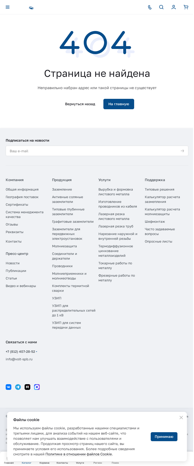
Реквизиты (14, 232)
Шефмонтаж (155, 221)
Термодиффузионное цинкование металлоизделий (115, 250)
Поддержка (155, 180)
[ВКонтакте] (8, 387)
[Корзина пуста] (186, 7)
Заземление (62, 189)
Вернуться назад (80, 104)
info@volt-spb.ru (19, 359)
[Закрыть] (181, 417)
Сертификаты (17, 204)
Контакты (14, 241)
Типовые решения (159, 189)
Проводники (62, 266)
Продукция (62, 180)
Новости (13, 263)
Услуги (104, 180)
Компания (15, 180)
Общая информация (22, 189)
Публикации (16, 271)
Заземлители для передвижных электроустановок (67, 233)
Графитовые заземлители (73, 221)
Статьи (11, 278)
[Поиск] (161, 7)
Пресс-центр (17, 253)
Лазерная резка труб (115, 226)
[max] (37, 387)
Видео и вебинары (21, 286)
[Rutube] (27, 387)
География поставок (22, 197)
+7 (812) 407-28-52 (20, 351)
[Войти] (173, 7)
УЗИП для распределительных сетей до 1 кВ (74, 310)
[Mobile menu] (7, 7)
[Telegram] (18, 387)
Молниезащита (64, 246)
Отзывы (12, 224)
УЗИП (57, 298)
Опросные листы (158, 241)
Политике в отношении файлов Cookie (78, 454)
